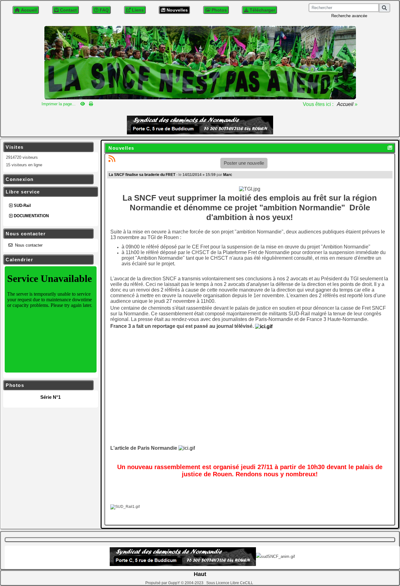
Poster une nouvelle (244, 163)
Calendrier (47, 260)
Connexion (47, 179)
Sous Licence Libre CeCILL (230, 583)
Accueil (345, 104)
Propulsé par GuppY (163, 583)
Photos (47, 385)
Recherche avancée (349, 15)
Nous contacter (47, 234)
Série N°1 (50, 397)
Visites (47, 147)
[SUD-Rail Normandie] (200, 62)
